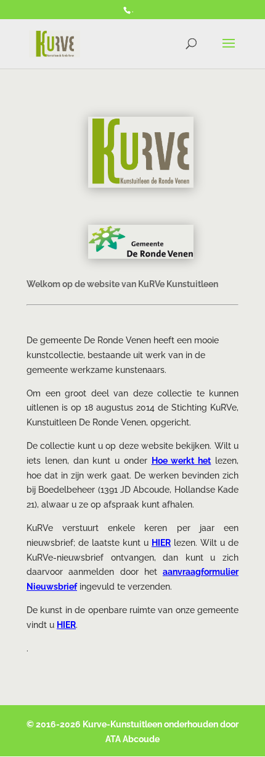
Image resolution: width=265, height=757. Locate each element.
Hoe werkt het (181, 461)
